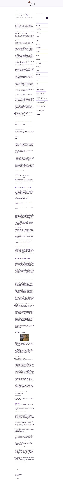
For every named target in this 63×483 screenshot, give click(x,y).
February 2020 (38, 59)
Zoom (42, 111)
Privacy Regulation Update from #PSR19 (24, 279)
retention (42, 106)
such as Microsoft (31, 265)
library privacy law (43, 101)
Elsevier (16, 139)
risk (44, 106)
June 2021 (37, 37)
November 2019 (38, 63)
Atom (36, 116)
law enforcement (39, 101)
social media (43, 107)
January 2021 (37, 44)
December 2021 (38, 29)
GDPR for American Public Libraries (20, 457)
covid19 (44, 93)
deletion (41, 98)
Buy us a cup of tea (38, 14)
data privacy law (42, 97)
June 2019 (37, 70)
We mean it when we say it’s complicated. (20, 411)
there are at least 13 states (21, 100)
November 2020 (38, 47)
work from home (38, 111)
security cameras (39, 107)
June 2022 (37, 22)
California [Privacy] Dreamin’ (21, 332)
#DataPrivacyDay (39, 90)
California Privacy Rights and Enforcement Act (25, 298)
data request (38, 98)
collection (38, 93)
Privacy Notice (16, 469)
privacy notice (38, 106)
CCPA (21, 26)
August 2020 (37, 51)
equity (46, 98)
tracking (37, 110)
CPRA (28, 26)
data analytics (38, 94)
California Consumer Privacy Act (19, 448)
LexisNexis (16, 152)
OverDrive (16, 153)
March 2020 (37, 58)
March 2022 (37, 25)
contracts (41, 93)
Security (37, 84)
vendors (43, 110)
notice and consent (42, 102)
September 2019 (38, 66)
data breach (42, 94)
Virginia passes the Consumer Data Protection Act (22, 113)
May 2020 (37, 55)
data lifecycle (38, 97)
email (44, 98)
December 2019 (38, 62)
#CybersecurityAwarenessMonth (40, 89)
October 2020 (37, 48)
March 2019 (37, 74)
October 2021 (37, 32)
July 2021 (37, 36)
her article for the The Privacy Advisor (21, 424)
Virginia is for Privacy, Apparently (19, 114)
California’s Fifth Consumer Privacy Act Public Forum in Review (23, 397)
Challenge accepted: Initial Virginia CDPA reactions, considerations (24, 112)
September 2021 (38, 33)
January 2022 (37, 28)
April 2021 (37, 40)
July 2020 (37, 52)
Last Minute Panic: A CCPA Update (22, 175)
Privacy (37, 83)
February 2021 (37, 43)
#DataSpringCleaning (44, 90)
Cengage (16, 138)
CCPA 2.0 (25, 271)
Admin (37, 80)
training (40, 110)
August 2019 (37, 67)
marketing (38, 102)
